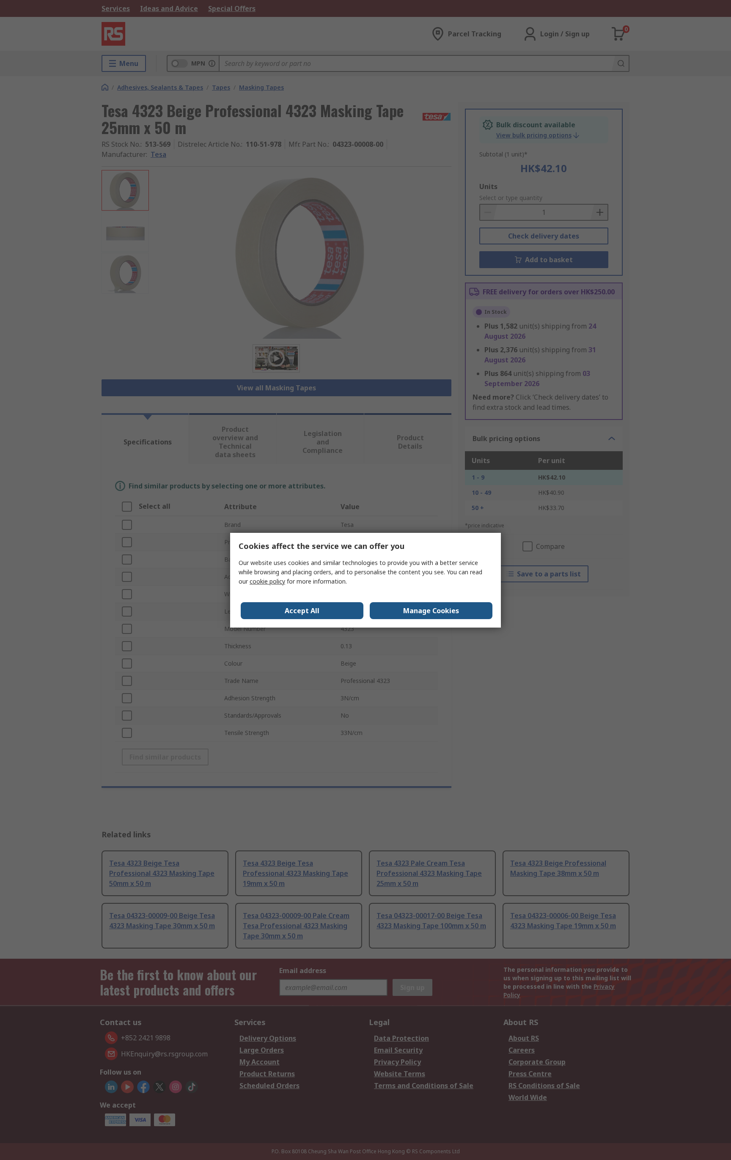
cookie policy (267, 581)
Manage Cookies (431, 610)
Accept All (302, 610)
